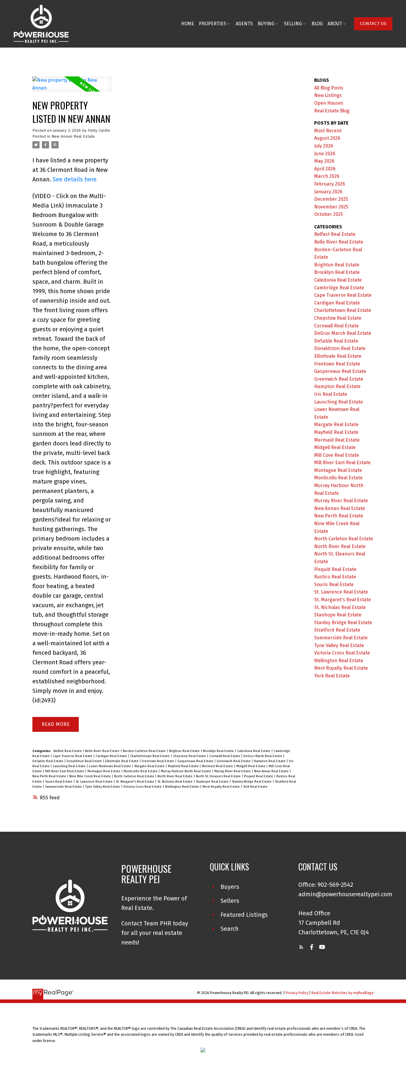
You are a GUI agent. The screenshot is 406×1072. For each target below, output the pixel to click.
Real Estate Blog (332, 111)
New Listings (328, 95)
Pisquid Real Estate (259, 776)
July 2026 (323, 146)
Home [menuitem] (187, 23)
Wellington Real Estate (182, 787)
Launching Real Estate (69, 766)
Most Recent (328, 131)
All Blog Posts (328, 88)
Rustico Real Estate (335, 577)
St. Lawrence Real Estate (95, 782)
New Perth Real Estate (49, 776)
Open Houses (328, 103)
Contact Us (373, 23)
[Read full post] (71, 87)
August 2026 (327, 138)
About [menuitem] (335, 23)
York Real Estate (255, 787)
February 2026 (329, 184)
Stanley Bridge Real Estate (252, 782)
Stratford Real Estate (337, 630)
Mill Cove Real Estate (336, 455)
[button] (373, 23)
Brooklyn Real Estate (219, 751)
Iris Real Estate (330, 394)
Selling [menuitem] (293, 23)
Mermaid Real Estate (218, 766)
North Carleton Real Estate (134, 776)
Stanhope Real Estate (212, 782)
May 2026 (324, 161)
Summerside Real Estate (64, 787)
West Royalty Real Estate (221, 787)
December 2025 (331, 199)
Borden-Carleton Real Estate (145, 751)
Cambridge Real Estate (339, 288)
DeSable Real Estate (48, 761)
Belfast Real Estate (68, 751)
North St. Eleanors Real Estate (219, 776)
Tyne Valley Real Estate (103, 787)
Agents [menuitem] (244, 23)
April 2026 (325, 169)
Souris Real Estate (59, 782)
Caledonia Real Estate (254, 751)
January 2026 (328, 191)
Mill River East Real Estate (65, 771)
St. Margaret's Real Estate (135, 782)
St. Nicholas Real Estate (175, 782)
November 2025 (331, 207)
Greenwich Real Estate (234, 761)
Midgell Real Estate (251, 766)
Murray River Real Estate (233, 771)
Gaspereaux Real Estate (195, 761)
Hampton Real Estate (270, 761)
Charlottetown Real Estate (150, 756)
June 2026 (324, 153)
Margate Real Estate (150, 766)
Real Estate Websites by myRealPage (342, 993)
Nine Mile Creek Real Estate (90, 776)
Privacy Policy (297, 993)
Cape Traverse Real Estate (73, 756)
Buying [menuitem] (266, 23)
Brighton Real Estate (185, 751)
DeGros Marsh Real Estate (263, 756)
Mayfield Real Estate (183, 766)
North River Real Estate (175, 776)
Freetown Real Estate (158, 761)
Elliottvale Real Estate (122, 761)
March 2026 (326, 176)
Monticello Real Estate (141, 771)
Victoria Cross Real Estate (143, 787)
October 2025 (328, 214)
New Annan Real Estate (73, 136)
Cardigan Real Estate (112, 756)
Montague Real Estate (104, 771)
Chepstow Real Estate (190, 756)
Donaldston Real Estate (85, 761)
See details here (75, 179)
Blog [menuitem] (317, 23)
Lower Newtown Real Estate (110, 766)
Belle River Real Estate (102, 751)
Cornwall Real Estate (225, 756)
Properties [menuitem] (212, 23)
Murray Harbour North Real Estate (186, 771)
